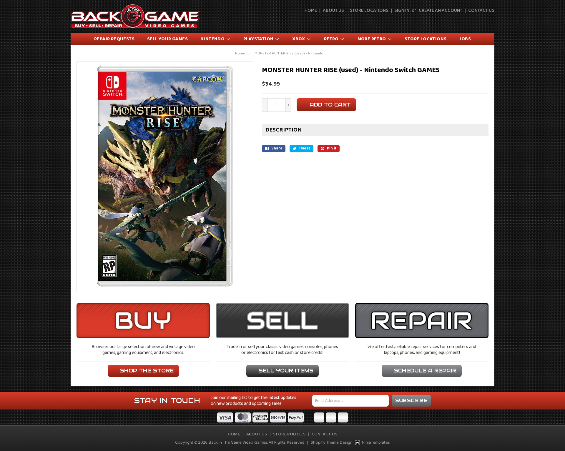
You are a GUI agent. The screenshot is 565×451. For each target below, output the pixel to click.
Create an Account (440, 11)
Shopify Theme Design (332, 442)
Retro (332, 39)
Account (477, 21)
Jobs (465, 39)
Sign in (401, 11)
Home (311, 11)
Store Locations (369, 11)
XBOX (299, 39)
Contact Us (481, 11)
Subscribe (411, 400)
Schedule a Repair (425, 370)
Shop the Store (147, 370)
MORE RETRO (372, 39)
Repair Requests (114, 39)
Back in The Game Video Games (237, 442)
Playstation (259, 39)
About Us (333, 11)
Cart (490, 21)
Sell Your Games (167, 39)
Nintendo (213, 39)
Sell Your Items (286, 370)
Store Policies (289, 434)
